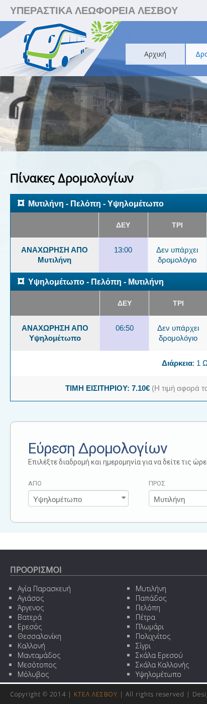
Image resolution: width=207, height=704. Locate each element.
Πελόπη (148, 607)
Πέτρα (145, 617)
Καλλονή (31, 645)
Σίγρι (143, 645)
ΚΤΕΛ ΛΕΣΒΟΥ (96, 694)
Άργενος (31, 607)
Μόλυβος (33, 674)
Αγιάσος (31, 598)
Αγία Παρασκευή (44, 588)
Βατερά (30, 617)
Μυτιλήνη (151, 588)
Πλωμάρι (150, 626)
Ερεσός (30, 626)
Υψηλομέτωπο (158, 674)
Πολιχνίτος (153, 636)
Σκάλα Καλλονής (162, 664)
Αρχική (155, 54)
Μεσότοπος (37, 664)
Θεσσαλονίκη (39, 636)
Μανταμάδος (39, 655)
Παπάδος (151, 598)
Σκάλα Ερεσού (159, 655)
